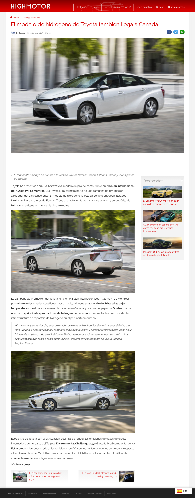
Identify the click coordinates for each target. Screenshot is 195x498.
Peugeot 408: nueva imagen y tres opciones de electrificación (161, 254)
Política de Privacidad (94, 493)
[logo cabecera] (30, 6)
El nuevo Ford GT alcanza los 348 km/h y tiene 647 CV (99, 475)
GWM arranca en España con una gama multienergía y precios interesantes (161, 228)
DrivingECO (32, 493)
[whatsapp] (182, 32)
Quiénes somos (176, 7)
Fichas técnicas (112, 7)
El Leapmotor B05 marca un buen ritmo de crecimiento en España (161, 202)
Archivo (79, 493)
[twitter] (175, 32)
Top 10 (127, 7)
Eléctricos (81, 7)
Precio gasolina (144, 7)
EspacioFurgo (66, 493)
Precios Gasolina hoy (15, 493)
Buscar (160, 7)
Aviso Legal (111, 493)
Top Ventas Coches (49, 493)
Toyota (16, 18)
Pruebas (95, 7)
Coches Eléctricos (31, 18)
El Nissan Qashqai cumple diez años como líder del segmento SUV (45, 476)
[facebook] (169, 32)
